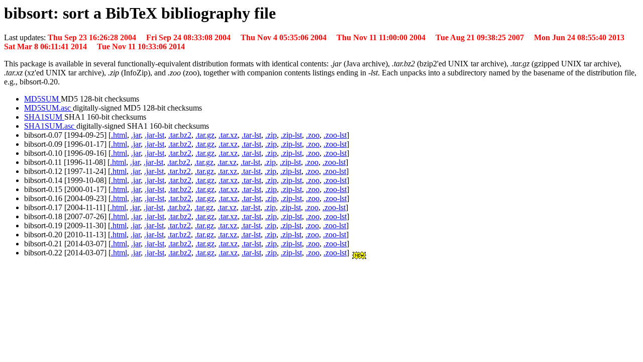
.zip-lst (291, 135)
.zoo (312, 135)
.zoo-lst (335, 135)
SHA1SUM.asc (50, 126)
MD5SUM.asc (48, 108)
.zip (271, 135)
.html (119, 135)
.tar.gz (205, 135)
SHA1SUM (44, 117)
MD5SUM (42, 99)
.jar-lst (154, 135)
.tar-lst (251, 135)
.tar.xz (228, 135)
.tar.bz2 (179, 135)
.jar (136, 135)
